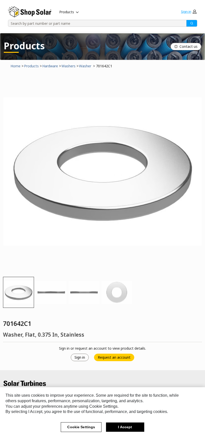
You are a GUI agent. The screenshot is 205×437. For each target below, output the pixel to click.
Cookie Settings (81, 427)
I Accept (125, 427)
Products (66, 12)
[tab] (18, 292)
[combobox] (95, 23)
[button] (188, 12)
